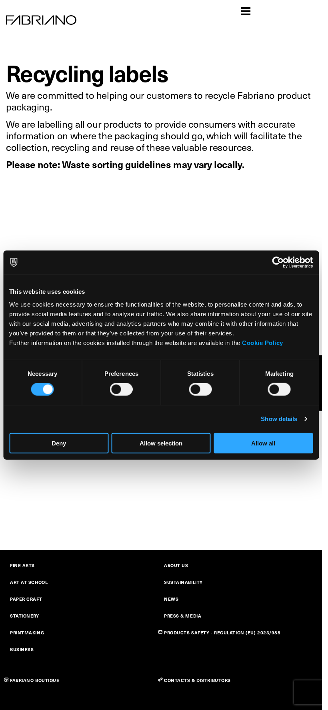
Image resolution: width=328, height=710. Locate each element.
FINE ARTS (22, 565)
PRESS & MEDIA (182, 616)
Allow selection (161, 442)
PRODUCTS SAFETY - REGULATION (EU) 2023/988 (222, 633)
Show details (279, 418)
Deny (59, 442)
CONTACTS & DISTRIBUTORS (197, 680)
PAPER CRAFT (26, 599)
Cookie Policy (262, 342)
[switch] (121, 389)
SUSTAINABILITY (183, 582)
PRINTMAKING (27, 633)
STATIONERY (24, 616)
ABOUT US (176, 565)
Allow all (263, 442)
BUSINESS (22, 649)
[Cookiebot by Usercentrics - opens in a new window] (278, 263)
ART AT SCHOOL (29, 582)
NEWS (171, 599)
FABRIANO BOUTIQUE (35, 680)
